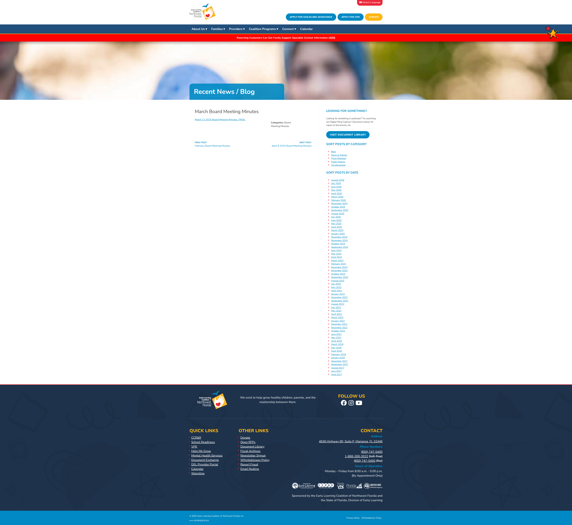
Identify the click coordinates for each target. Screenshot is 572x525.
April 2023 (336, 290)
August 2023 (337, 280)
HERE (332, 37)
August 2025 (337, 213)
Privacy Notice (352, 518)
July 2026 (336, 183)
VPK (194, 447)
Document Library (252, 447)
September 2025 (339, 210)
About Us (198, 29)
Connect (288, 29)
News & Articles (339, 155)
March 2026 (337, 196)
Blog (333, 151)
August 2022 (337, 304)
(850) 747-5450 (364, 461)
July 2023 (336, 283)
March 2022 (337, 317)
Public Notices (338, 161)
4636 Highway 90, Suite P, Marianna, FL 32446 (351, 441)
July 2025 (336, 216)
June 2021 (336, 334)
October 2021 (338, 330)
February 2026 (338, 200)
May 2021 (336, 337)
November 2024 (339, 240)
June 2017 (336, 371)
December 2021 (339, 324)
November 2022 (339, 297)
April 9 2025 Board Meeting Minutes (292, 144)
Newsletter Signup (253, 455)
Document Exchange (205, 460)
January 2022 (338, 320)
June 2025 (336, 220)
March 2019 (337, 344)
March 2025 (337, 230)
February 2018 (338, 354)
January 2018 (338, 357)
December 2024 (339, 237)
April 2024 (336, 257)
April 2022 (336, 314)
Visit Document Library (348, 134)
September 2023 (339, 277)
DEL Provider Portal (204, 464)
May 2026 (336, 190)
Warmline (198, 473)
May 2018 (336, 347)
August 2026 (337, 180)
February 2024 (338, 263)
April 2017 (336, 374)
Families (217, 29)
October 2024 (338, 243)
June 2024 (336, 250)
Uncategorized (338, 165)
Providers (236, 29)
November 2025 (339, 203)
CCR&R (196, 438)
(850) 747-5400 (372, 452)
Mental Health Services (207, 455)
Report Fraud (249, 464)
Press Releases (338, 158)
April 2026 (336, 193)
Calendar (306, 29)
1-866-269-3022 (356, 456)
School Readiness (203, 442)
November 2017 (339, 361)
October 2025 (338, 206)
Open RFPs (247, 442)
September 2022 (339, 300)
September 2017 (339, 364)
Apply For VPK (350, 16)
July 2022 (336, 307)
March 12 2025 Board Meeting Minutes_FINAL (220, 119)
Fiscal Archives (250, 451)
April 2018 (336, 351)
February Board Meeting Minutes (212, 144)
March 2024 (337, 260)
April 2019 (336, 341)
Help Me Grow (201, 451)
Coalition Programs (262, 29)
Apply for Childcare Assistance (311, 16)
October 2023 (338, 273)
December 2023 (339, 267)
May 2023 (336, 287)
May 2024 (336, 253)
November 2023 (339, 270)
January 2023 (338, 294)
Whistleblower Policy (254, 460)
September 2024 (339, 247)
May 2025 (336, 223)
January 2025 (338, 233)
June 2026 (336, 186)
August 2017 (337, 367)
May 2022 (336, 310)
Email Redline (249, 469)
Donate (374, 16)
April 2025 (336, 227)
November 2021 (339, 327)
